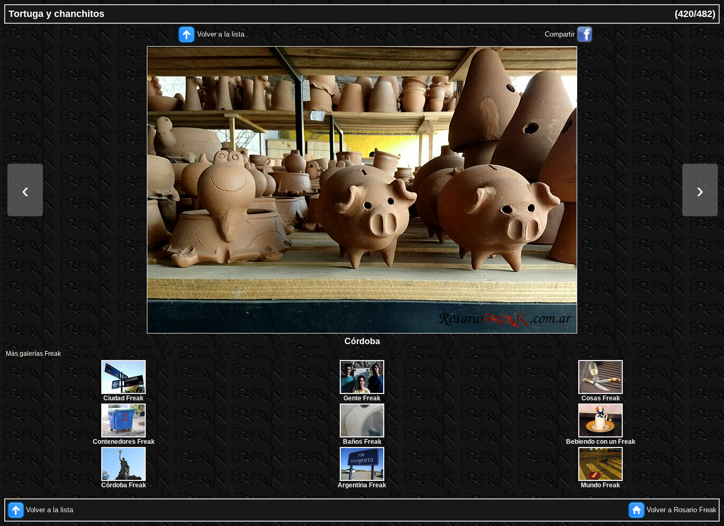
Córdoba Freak (123, 485)
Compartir (560, 34)
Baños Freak (362, 441)
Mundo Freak (600, 485)
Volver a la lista (220, 34)
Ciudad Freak (123, 398)
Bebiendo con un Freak (600, 441)
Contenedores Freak (124, 441)
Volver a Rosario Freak (682, 510)
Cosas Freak (600, 398)
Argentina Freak (362, 485)
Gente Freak (362, 398)
